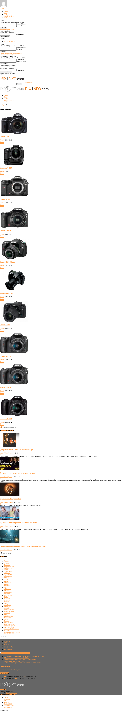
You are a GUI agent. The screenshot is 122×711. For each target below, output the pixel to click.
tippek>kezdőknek (9, 611)
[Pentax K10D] (14, 321)
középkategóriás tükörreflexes (12, 632)
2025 (5, 678)
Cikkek (6, 14)
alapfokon (6, 561)
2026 (5, 676)
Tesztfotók (6, 608)
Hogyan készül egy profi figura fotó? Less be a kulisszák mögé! (23, 546)
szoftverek (6, 601)
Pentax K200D (5, 231)
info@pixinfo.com (11, 693)
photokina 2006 (8, 595)
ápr (16, 678)
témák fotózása (8, 606)
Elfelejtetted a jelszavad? (7, 29)
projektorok (7, 598)
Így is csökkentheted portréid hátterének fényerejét (18, 523)
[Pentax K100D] (14, 384)
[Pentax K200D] (14, 227)
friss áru (6, 579)
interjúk (6, 581)
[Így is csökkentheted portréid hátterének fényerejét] (9, 519)
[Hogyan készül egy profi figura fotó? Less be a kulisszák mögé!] (9, 543)
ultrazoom (6, 621)
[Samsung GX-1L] (14, 415)
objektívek (6, 590)
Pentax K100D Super (8, 262)
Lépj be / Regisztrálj (9, 41)
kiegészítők (7, 585)
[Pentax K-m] (14, 133)
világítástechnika (8, 616)
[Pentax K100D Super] (14, 258)
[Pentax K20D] (14, 196)
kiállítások (6, 584)
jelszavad (19, 26)
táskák (5, 603)
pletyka (6, 597)
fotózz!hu (6, 577)
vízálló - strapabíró (9, 624)
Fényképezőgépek (9, 16)
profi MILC (7, 630)
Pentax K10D (5, 325)
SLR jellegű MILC (9, 627)
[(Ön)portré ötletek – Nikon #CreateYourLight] (9, 446)
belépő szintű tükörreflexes (11, 629)
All (4, 560)
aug (24, 676)
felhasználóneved (21, 24)
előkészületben (8, 568)
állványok (6, 563)
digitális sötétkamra (9, 566)
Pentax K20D (5, 199)
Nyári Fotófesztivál (9, 648)
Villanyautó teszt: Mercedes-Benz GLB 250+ (16, 658)
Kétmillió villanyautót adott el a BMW (14, 661)
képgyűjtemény (8, 582)
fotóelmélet (7, 573)
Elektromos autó (5, 666)
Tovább (2, 143)
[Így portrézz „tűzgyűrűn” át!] (9, 495)
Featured (6, 569)
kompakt (6, 619)
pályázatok (7, 593)
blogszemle (7, 565)
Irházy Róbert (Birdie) (6, 453)
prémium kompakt (9, 622)
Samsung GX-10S (6, 293)
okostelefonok (8, 592)
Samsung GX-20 (6, 168)
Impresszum (7, 641)
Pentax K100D (5, 387)
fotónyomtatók (8, 574)
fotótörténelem (8, 576)
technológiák (7, 605)
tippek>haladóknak (9, 609)
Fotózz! (6, 17)
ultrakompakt (7, 617)
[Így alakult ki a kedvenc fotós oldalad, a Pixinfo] (9, 470)
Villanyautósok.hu (24, 653)
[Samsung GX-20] (14, 164)
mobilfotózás (7, 589)
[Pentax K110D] (14, 352)
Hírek (5, 13)
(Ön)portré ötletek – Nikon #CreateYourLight (16, 450)
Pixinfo (2, 140)
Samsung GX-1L (6, 419)
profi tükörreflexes (9, 633)
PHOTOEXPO (8, 646)
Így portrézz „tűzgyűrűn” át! (10, 499)
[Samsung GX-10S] (14, 290)
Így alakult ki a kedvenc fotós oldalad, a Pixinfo (17, 473)
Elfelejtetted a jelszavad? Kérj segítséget (11, 53)
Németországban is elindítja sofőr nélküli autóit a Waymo (20, 659)
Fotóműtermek (8, 649)
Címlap (6, 11)
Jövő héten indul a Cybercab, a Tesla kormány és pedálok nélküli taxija (24, 656)
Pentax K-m (4, 137)
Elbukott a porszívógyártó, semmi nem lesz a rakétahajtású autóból (22, 662)
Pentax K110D (5, 356)
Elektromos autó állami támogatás (10, 670)
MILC (5, 643)
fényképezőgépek (8, 571)
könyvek (6, 587)
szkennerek (7, 600)
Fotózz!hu (6, 644)
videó (5, 614)
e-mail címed (20, 34)
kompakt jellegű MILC (10, 625)
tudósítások (7, 613)
